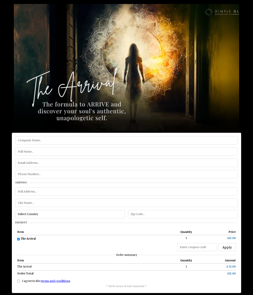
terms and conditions (55, 281)
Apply (227, 247)
